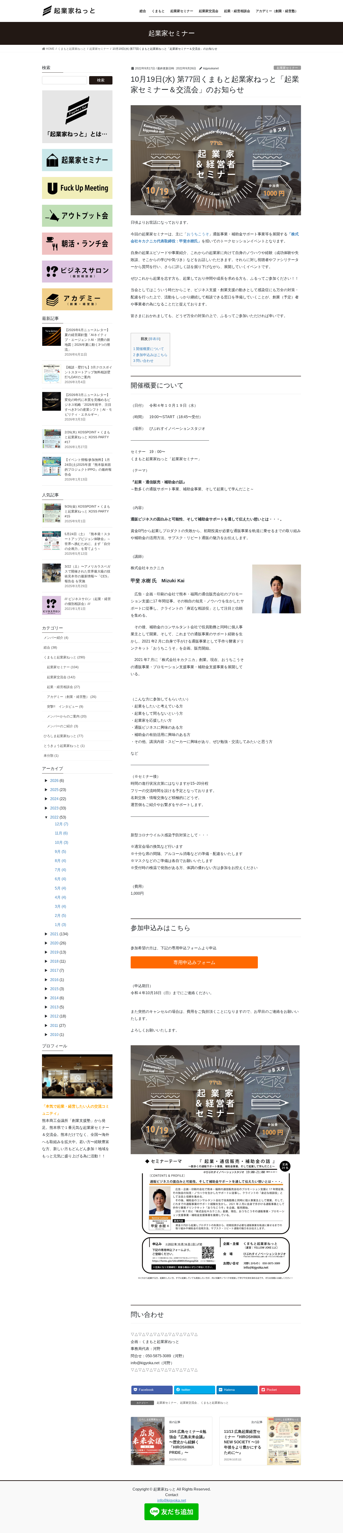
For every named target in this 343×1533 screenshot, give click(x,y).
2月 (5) (60, 916)
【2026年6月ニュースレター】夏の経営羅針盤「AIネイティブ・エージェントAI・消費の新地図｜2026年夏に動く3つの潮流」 (87, 339)
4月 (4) (60, 897)
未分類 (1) (51, 755)
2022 (54, 817)
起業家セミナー (287, 68)
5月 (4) (60, 888)
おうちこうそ (198, 234)
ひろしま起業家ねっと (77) (63, 736)
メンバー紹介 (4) (56, 637)
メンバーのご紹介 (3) (62, 726)
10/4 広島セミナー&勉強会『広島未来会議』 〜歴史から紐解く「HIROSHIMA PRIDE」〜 (187, 1442)
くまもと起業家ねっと (215, 1402)
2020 (54, 943)
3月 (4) (60, 906)
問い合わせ (143, 361)
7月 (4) (60, 870)
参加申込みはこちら (150, 355)
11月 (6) (61, 833)
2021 (54, 934)
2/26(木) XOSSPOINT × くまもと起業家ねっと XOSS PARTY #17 (87, 437)
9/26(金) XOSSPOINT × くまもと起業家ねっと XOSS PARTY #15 (87, 511)
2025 (54, 790)
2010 (54, 1035)
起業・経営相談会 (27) (63, 687)
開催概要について (148, 349)
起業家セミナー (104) (63, 667)
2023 (54, 808)
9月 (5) (60, 852)
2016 (54, 980)
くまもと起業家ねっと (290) (64, 657)
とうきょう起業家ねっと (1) (64, 746)
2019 (54, 952)
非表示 (154, 339)
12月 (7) (61, 824)
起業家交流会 (188, 1402)
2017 (54, 970)
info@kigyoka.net (171, 1500)
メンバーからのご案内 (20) (67, 716)
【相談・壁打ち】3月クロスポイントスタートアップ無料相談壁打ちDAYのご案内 (88, 372)
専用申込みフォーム (194, 962)
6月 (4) (60, 879)
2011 (54, 1026)
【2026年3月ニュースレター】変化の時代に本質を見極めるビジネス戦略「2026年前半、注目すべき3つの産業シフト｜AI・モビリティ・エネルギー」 (88, 404)
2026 (54, 781)
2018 (54, 961)
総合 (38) (50, 647)
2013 (54, 1007)
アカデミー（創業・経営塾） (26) (71, 697)
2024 (54, 799)
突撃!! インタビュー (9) (65, 706)
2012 (54, 1016)
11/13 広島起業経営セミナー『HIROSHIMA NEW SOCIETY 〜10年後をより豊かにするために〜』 (242, 1442)
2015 (54, 989)
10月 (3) (61, 842)
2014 (54, 998)
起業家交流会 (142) (61, 677)
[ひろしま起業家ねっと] (147, 1426)
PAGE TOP (331, 1483)
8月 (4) (60, 861)
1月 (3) (60, 925)
